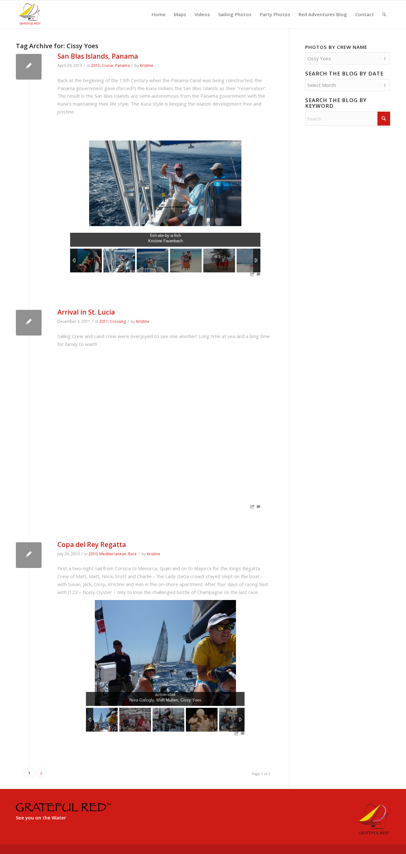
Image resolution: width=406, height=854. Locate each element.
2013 (95, 65)
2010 (92, 554)
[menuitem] (158, 14)
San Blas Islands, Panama (97, 56)
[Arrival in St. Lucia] (29, 323)
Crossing (118, 321)
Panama (122, 65)
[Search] (384, 14)
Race (132, 554)
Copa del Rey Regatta (91, 544)
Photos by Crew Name (336, 47)
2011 (103, 321)
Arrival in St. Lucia (86, 312)
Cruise (107, 65)
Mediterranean (112, 554)
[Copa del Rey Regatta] (29, 555)
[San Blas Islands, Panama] (29, 67)
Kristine (146, 65)
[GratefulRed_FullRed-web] (30, 14)
